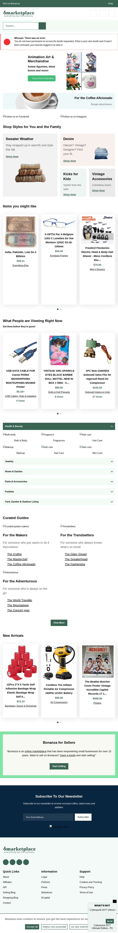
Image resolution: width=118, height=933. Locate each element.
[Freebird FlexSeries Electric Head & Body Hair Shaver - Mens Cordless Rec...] (97, 259)
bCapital (45, 897)
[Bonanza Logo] (19, 13)
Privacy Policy (87, 887)
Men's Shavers (97, 269)
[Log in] (102, 13)
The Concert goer (18, 610)
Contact (7, 903)
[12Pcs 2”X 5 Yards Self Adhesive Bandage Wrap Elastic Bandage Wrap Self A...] (20, 681)
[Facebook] (6, 862)
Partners (45, 882)
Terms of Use (86, 892)
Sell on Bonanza (11, 3)
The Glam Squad (75, 554)
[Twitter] (12, 862)
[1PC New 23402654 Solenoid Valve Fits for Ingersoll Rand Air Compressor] (97, 371)
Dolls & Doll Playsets (59, 392)
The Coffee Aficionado (21, 564)
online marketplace (35, 751)
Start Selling (59, 766)
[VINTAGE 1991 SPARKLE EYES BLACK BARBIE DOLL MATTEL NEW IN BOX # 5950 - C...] (59, 371)
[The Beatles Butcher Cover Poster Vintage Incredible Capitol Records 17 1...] (97, 681)
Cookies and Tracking (91, 882)
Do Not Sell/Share (81, 926)
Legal (44, 877)
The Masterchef (17, 559)
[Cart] (93, 13)
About (6, 877)
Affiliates (7, 882)
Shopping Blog (10, 897)
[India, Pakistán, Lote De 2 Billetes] (20, 259)
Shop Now (12, 156)
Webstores (46, 892)
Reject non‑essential (54, 926)
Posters (97, 703)
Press (44, 887)
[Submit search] (42, 26)
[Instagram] (26, 862)
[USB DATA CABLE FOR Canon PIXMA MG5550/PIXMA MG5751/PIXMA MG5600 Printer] (20, 371)
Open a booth (68, 755)
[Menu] (112, 13)
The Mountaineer (18, 605)
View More (59, 623)
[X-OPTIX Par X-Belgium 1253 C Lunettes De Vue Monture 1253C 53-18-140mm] (59, 259)
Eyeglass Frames (59, 255)
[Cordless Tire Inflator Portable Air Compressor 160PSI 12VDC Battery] (59, 681)
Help (110, 3)
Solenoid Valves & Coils (97, 392)
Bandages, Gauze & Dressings (20, 706)
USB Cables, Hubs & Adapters (20, 396)
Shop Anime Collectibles (43, 78)
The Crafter (14, 554)
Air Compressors (58, 702)
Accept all (32, 926)
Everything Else (21, 265)
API (5, 887)
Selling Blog (9, 892)
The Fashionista (75, 564)
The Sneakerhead (76, 559)
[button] (58, 309)
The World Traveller (19, 600)
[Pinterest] (19, 862)
